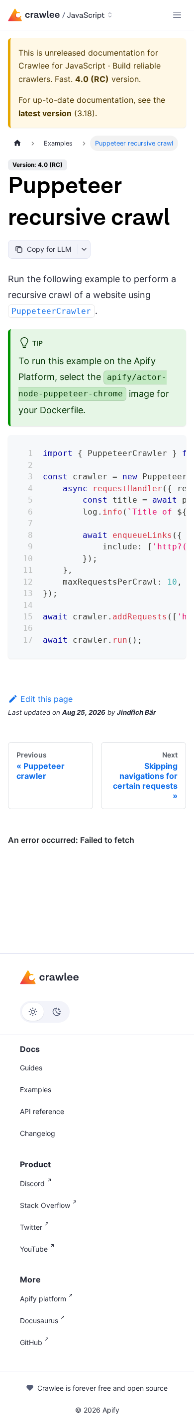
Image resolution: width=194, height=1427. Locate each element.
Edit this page (46, 699)
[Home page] (17, 143)
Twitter (31, 1227)
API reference (42, 1111)
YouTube (34, 1249)
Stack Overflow (45, 1205)
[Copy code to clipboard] (171, 450)
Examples (35, 1089)
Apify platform (43, 1298)
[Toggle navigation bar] (177, 15)
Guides (31, 1067)
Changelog (37, 1133)
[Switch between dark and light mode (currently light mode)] (45, 1012)
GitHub (31, 1342)
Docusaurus (39, 1320)
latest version (45, 113)
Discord (32, 1183)
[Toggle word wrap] (153, 450)
